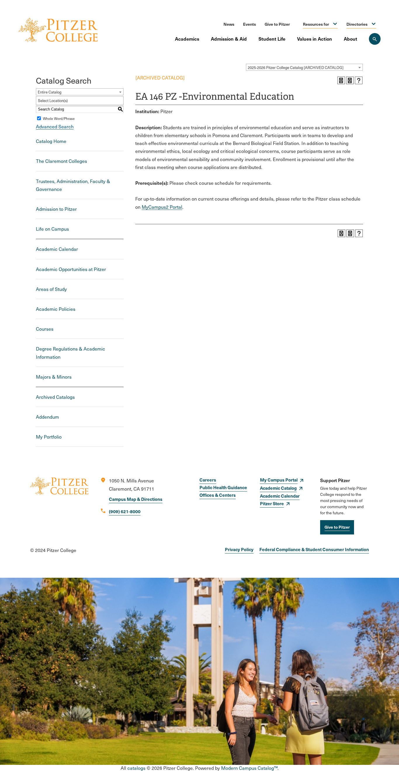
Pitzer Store (272, 503)
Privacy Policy (239, 549)
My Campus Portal (279, 480)
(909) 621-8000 (124, 511)
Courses (44, 329)
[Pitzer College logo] (59, 505)
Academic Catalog (278, 488)
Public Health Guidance (223, 487)
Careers (208, 480)
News (228, 24)
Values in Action (314, 38)
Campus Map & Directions (135, 499)
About (350, 38)
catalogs (136, 768)
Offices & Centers (218, 495)
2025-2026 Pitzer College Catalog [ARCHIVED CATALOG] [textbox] (296, 67)
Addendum (47, 417)
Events (249, 24)
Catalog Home (51, 141)
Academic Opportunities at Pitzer (71, 269)
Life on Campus (52, 229)
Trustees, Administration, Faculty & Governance (73, 185)
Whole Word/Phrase (59, 118)
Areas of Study (51, 289)
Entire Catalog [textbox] (49, 92)
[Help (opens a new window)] (358, 80)
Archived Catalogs (55, 397)
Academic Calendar (57, 249)
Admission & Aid (229, 38)
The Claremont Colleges (61, 161)
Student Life (272, 38)
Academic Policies (55, 309)
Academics (187, 38)
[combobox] (304, 67)
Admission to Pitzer (56, 209)
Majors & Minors (54, 377)
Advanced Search (55, 126)
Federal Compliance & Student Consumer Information (314, 549)
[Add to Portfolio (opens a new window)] (341, 80)
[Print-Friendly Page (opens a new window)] (350, 80)
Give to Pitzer (277, 24)
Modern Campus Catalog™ (249, 768)
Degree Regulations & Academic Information (70, 353)
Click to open (335, 24)
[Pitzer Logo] (58, 31)
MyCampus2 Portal (162, 207)
